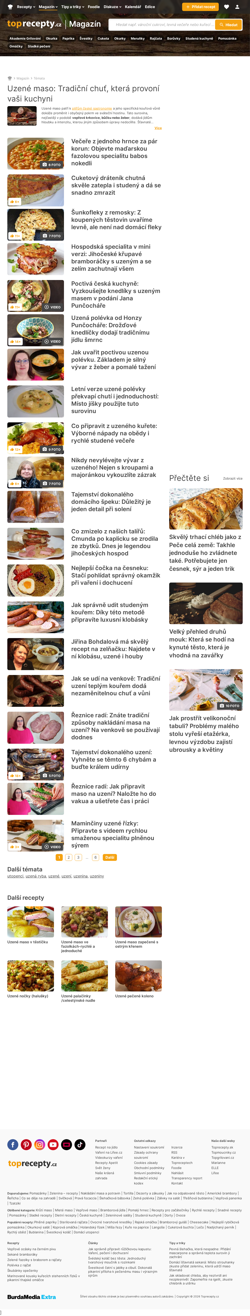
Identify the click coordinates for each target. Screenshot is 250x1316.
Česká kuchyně (91, 1215)
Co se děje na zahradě (38, 1198)
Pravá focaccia (85, 1198)
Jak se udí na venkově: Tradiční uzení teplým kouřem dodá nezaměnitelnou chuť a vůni (115, 686)
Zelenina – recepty (64, 1193)
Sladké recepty (40, 1215)
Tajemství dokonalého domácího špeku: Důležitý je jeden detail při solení (111, 502)
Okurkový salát (38, 1227)
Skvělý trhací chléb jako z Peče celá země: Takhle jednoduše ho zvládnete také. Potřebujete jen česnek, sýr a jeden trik (205, 552)
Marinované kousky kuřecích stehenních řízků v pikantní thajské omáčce (43, 1278)
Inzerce (177, 1147)
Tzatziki (15, 1203)
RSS (174, 1152)
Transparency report (186, 1178)
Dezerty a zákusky (150, 1193)
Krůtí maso (44, 1210)
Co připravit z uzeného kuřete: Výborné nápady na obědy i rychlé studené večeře (114, 433)
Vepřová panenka (228, 1198)
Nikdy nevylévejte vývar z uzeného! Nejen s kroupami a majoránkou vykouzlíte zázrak (113, 467)
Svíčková (65, 1198)
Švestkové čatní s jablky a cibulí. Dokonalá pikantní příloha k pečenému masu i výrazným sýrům (122, 1271)
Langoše (158, 1227)
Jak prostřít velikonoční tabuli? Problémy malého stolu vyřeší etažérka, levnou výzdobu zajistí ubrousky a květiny (204, 734)
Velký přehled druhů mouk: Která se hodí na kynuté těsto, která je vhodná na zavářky (201, 643)
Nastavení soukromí (149, 1147)
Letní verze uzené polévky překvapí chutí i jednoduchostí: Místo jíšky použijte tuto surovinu (115, 400)
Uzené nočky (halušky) (27, 996)
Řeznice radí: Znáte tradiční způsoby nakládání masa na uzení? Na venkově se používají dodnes (115, 726)
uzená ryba (36, 876)
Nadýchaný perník (220, 1227)
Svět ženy (102, 1168)
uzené (53, 876)
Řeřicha (13, 1198)
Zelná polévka (143, 1198)
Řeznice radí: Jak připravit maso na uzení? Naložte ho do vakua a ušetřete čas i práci (113, 794)
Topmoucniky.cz (223, 1152)
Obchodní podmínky (149, 1168)
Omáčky (16, 46)
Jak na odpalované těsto (185, 1193)
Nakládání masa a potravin (100, 1193)
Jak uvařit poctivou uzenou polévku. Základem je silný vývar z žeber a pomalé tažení (113, 360)
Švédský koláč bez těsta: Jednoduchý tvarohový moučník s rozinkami (117, 1260)
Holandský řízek (92, 1227)
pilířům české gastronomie (92, 108)
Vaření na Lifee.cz (108, 1152)
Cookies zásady (146, 1163)
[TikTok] (79, 1144)
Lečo (200, 1227)
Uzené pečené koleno (134, 996)
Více (158, 128)
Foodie (176, 1168)
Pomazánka (227, 38)
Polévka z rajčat (19, 1265)
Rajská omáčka (146, 1222)
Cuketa (103, 38)
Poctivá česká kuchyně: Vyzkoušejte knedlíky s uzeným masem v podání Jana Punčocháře (115, 294)
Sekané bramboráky (22, 1254)
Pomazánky (38, 1193)
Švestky (86, 38)
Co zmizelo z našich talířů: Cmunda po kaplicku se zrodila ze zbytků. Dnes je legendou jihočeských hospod (114, 542)
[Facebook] (12, 1144)
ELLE (215, 1168)
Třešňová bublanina (197, 1198)
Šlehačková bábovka (114, 1198)
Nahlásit (177, 1173)
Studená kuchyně (199, 38)
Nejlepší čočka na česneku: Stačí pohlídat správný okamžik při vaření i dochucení (115, 575)
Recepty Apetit (106, 1163)
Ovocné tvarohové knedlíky (111, 1222)
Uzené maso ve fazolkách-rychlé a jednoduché (78, 946)
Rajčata (156, 38)
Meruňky (138, 38)
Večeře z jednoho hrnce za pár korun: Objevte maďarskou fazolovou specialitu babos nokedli (114, 152)
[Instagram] (39, 1144)
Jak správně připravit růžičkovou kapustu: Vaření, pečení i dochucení (120, 1251)
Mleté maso (64, 1210)
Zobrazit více (233, 478)
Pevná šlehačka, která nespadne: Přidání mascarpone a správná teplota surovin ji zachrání (200, 1253)
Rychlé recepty (203, 1210)
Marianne (218, 1163)
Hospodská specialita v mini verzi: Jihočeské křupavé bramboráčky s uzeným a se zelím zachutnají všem (111, 257)
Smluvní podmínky (147, 1173)
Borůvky (173, 38)
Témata (39, 78)
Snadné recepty (230, 1210)
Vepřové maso (86, 1210)
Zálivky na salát (168, 1198)
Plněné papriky (45, 1222)
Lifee (215, 1173)
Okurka (51, 38)
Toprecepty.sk (222, 1147)
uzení (66, 876)
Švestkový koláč (58, 1232)
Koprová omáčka (65, 1227)
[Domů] (9, 78)
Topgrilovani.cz (222, 1157)
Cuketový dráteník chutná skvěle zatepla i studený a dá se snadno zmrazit (116, 185)
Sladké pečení (39, 46)
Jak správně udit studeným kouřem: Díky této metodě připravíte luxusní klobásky (109, 612)
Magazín (85, 24)
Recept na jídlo (106, 1147)
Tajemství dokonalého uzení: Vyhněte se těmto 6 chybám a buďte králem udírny (113, 759)
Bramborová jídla (112, 1210)
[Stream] (66, 1144)
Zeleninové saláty (118, 1215)
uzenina (80, 876)
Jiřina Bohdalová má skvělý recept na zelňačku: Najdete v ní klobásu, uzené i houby (113, 649)
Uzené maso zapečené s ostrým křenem (136, 944)
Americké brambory (222, 1193)
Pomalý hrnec (138, 1210)
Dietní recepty (65, 1215)
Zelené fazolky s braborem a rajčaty (34, 1260)
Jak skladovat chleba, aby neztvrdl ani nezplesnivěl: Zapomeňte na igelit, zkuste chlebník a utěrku (201, 1279)
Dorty (169, 1215)
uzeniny (97, 876)
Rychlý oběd (16, 1232)
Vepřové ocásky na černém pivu (31, 1249)
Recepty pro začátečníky (170, 1210)
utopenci (15, 876)
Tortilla (128, 1193)
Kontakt (177, 1183)
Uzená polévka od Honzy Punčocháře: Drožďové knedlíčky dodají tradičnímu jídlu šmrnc (110, 328)
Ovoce (181, 1215)
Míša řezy (114, 1227)
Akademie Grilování (25, 38)
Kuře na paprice (137, 1227)
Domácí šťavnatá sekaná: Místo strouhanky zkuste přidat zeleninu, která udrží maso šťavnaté (201, 1266)
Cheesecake (199, 1222)
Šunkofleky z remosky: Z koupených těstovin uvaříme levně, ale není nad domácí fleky (116, 220)
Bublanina (36, 1232)
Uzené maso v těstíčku (27, 942)
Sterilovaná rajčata (73, 1222)
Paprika (68, 38)
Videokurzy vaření (109, 1157)
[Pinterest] (26, 1144)
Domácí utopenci (86, 1232)
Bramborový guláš (173, 1222)
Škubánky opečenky (22, 1270)
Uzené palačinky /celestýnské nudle (78, 998)
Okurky (120, 38)
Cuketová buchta (181, 1227)
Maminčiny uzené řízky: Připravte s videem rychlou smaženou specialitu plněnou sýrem (112, 834)
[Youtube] (53, 1144)
